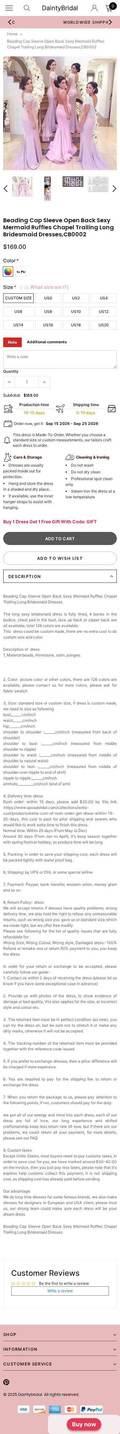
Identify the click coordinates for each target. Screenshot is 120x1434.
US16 (48, 324)
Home (12, 33)
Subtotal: (12, 395)
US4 (104, 298)
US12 (103, 311)
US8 (48, 311)
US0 (48, 298)
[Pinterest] (6, 1382)
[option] (60, 113)
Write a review (60, 1290)
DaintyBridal (60, 8)
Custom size (18, 298)
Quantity (11, 371)
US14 (18, 324)
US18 (76, 324)
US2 (76, 298)
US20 (104, 324)
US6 (18, 311)
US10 (76, 311)
